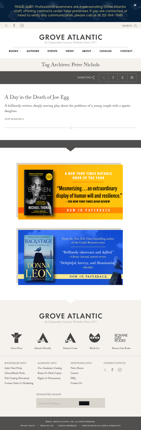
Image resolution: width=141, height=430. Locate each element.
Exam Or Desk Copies (50, 373)
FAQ (72, 378)
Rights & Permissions (49, 378)
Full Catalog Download (17, 378)
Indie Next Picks (13, 368)
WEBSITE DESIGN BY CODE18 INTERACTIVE (101, 425)
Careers (74, 373)
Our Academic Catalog (50, 368)
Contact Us (76, 383)
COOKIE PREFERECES (67, 425)
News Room (77, 368)
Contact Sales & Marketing (19, 383)
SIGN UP (84, 403)
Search (127, 26)
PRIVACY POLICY (28, 425)
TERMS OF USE (47, 425)
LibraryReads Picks (15, 373)
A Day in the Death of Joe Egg (37, 98)
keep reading (13, 119)
